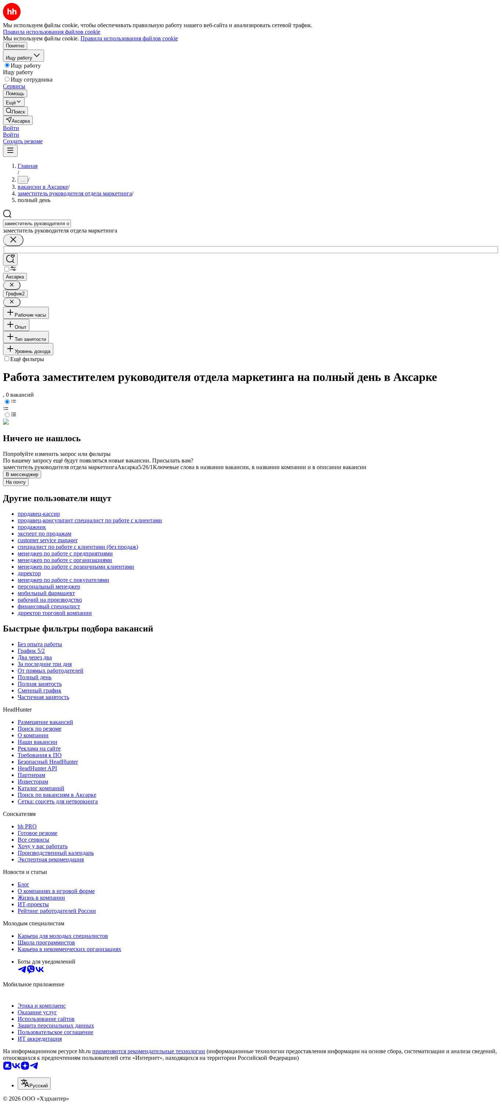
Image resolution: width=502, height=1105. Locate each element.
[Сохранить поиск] (10, 259)
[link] (15, 111)
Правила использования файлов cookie (129, 38)
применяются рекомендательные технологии (148, 1051)
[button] (11, 128)
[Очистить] (13, 240)
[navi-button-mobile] (10, 151)
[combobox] (37, 223)
